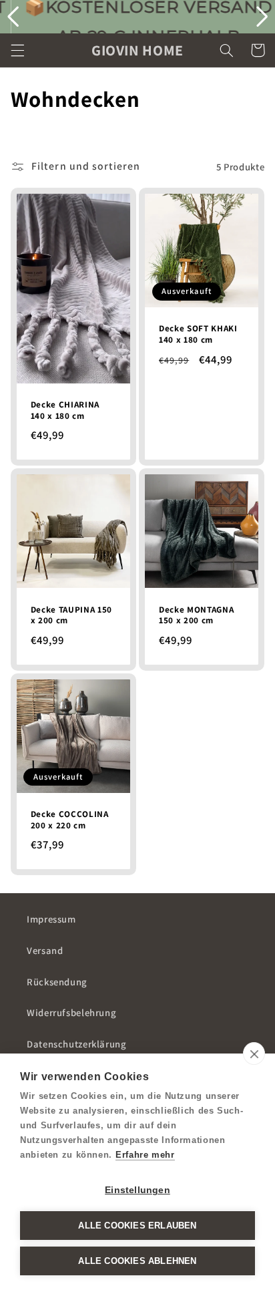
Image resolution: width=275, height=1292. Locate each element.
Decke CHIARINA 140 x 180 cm (65, 410)
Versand (45, 950)
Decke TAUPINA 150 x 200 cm (71, 616)
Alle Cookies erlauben (137, 1226)
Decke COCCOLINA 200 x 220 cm (70, 820)
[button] (17, 50)
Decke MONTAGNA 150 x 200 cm (196, 616)
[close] (254, 1053)
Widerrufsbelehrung (71, 1012)
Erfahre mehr (145, 1155)
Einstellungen (137, 1190)
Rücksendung (57, 981)
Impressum (51, 919)
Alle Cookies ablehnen (137, 1261)
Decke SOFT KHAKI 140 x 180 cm (198, 334)
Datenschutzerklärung (77, 1043)
